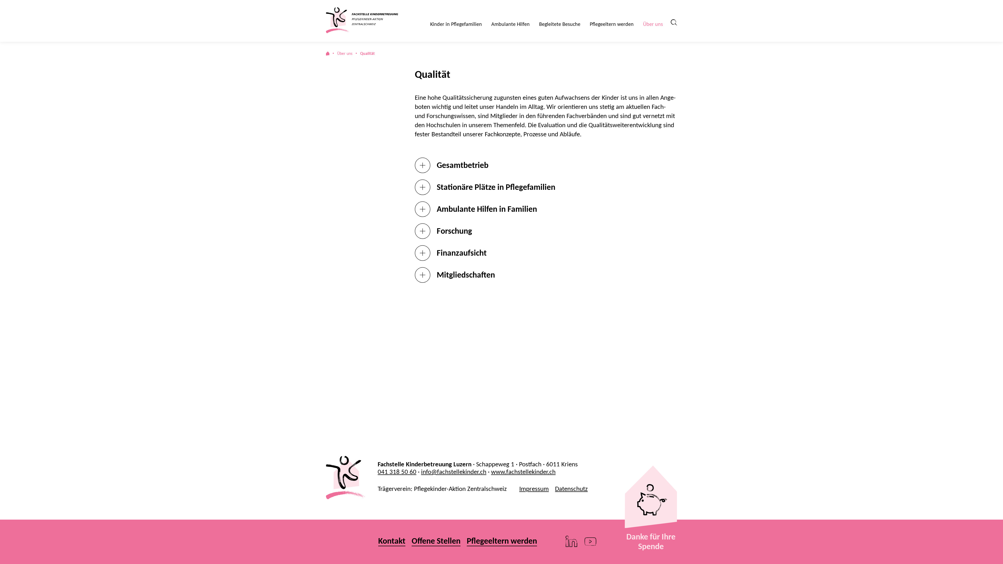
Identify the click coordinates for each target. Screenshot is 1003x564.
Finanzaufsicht (462, 253)
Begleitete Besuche (559, 24)
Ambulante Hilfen (510, 24)
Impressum (534, 489)
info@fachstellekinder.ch (453, 472)
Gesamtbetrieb (462, 165)
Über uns (653, 24)
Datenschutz (571, 489)
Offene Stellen (436, 541)
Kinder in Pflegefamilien (456, 24)
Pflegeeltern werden (612, 24)
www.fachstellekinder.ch (523, 472)
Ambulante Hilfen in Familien (487, 209)
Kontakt (391, 541)
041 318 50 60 (397, 472)
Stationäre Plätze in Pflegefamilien (496, 187)
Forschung (454, 231)
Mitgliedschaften (466, 275)
